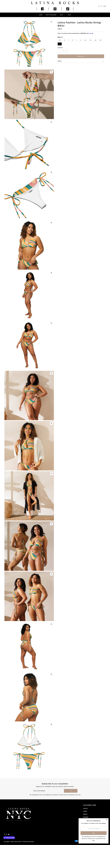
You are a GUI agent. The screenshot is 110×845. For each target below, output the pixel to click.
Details (60, 61)
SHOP (61, 15)
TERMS (85, 811)
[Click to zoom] (51, 22)
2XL (85, 40)
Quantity (60, 48)
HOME (40, 15)
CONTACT (85, 809)
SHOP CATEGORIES (51, 15)
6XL (60, 44)
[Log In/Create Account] (101, 6)
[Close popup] (106, 820)
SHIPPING (85, 817)
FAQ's (69, 15)
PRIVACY (85, 814)
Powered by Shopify (28, 842)
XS (64, 40)
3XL (90, 40)
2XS (59, 40)
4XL (95, 40)
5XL (100, 40)
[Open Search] (99, 6)
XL (80, 40)
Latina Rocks (17, 842)
